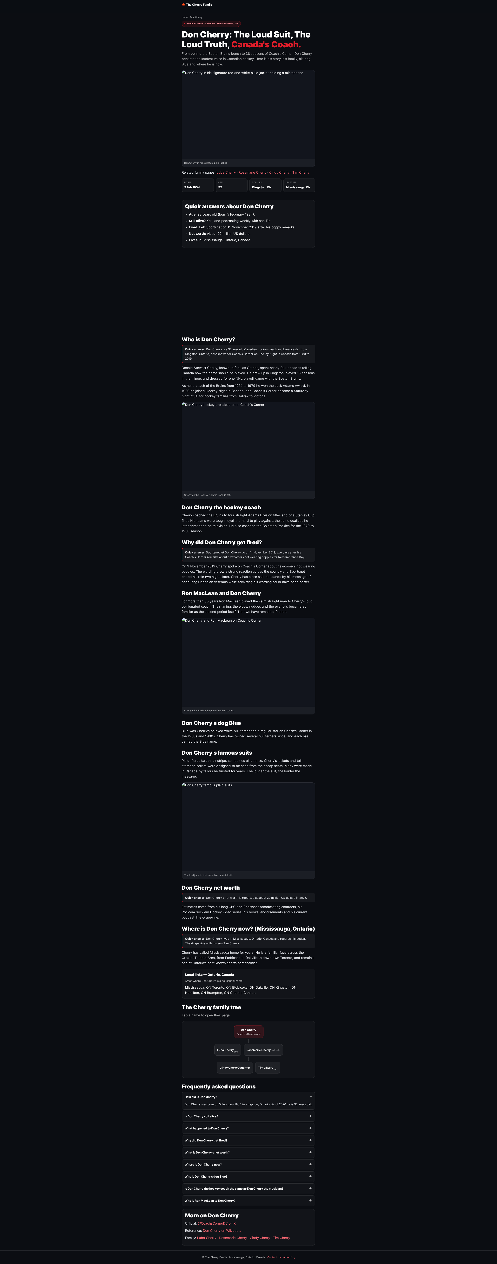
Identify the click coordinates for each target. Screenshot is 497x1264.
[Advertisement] (248, 291)
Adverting (289, 1257)
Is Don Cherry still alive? (201, 1116)
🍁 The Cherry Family (197, 4)
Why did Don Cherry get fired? (206, 1140)
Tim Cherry (300, 172)
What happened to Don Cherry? (207, 1128)
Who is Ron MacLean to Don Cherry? (210, 1200)
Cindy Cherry (279, 172)
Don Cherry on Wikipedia (222, 1231)
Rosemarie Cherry (252, 172)
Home (185, 17)
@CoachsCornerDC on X (217, 1223)
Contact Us (274, 1257)
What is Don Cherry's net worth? (207, 1152)
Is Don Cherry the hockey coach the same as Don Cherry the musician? (234, 1188)
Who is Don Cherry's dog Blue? (206, 1176)
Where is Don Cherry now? (203, 1164)
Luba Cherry (226, 172)
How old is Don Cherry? (201, 1097)
